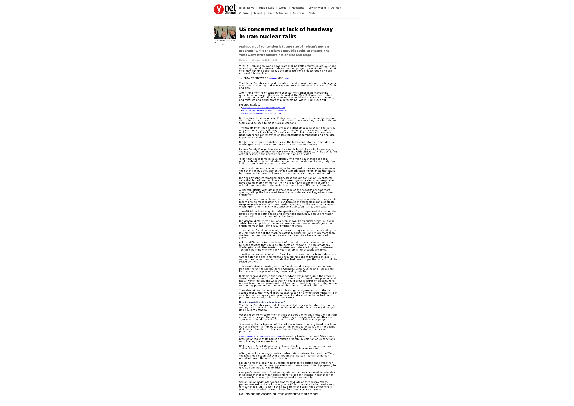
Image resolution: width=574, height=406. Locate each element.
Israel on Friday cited (247, 336)
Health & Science (277, 13)
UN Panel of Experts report (270, 336)
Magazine (298, 8)
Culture (244, 13)
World (283, 8)
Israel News (246, 8)
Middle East (266, 8)
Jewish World (317, 8)
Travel (258, 13)
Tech (312, 13)
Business (298, 13)
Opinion (336, 8)
